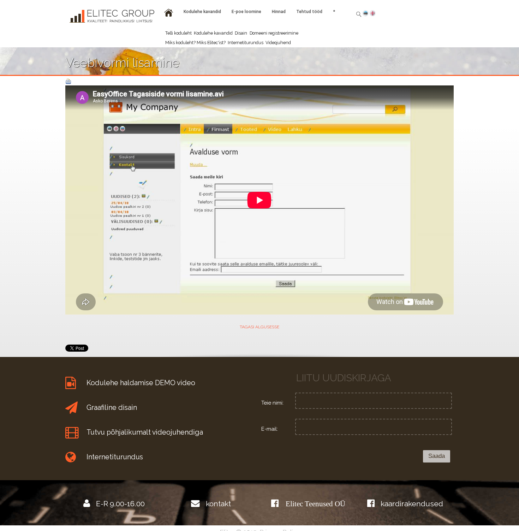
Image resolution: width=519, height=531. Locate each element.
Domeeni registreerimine (274, 33)
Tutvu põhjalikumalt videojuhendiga (144, 432)
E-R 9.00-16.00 (120, 503)
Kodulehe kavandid (213, 33)
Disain (241, 33)
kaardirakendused (412, 503)
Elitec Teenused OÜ (315, 503)
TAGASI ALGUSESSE (259, 326)
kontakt (218, 503)
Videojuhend (278, 42)
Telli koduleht (178, 33)
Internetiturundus (245, 42)
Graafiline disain (111, 408)
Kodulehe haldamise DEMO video (140, 383)
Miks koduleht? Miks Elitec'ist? (195, 42)
